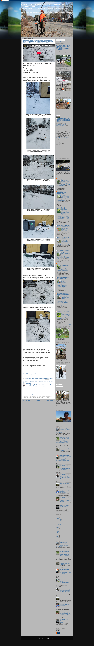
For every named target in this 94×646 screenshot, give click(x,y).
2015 (58, 532)
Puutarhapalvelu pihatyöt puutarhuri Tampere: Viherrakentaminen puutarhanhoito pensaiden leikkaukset (63, 312)
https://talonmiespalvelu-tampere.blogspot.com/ (35, 374)
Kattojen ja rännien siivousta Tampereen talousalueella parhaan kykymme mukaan (65, 484)
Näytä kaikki (70, 324)
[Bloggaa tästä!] (46, 379)
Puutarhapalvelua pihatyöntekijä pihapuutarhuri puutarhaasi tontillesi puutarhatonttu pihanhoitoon (63, 179)
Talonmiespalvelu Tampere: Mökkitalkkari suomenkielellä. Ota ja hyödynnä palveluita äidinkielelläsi (46, 6)
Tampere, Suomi (28, 383)
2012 (58, 535)
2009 (58, 537)
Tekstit (58, 384)
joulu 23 (60, 520)
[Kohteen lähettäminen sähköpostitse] (45, 379)
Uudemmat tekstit (26, 400)
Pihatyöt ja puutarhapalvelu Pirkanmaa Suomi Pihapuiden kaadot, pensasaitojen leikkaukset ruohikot (63, 278)
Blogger (53, 638)
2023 (58, 518)
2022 (58, 527)
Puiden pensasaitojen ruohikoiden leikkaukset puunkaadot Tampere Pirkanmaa (63, 251)
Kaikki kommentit (60, 386)
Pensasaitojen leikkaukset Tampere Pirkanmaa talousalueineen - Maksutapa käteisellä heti (63, 238)
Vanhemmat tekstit (50, 400)
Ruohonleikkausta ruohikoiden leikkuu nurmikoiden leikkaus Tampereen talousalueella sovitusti (63, 208)
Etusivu (38, 400)
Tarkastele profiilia (59, 145)
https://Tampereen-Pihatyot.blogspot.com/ (29, 394)
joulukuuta (59, 519)
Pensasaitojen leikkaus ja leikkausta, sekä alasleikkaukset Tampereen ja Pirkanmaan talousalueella (63, 264)
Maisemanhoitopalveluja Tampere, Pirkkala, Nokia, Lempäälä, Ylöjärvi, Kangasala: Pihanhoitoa (63, 294)
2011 (58, 536)
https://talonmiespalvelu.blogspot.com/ (62, 127)
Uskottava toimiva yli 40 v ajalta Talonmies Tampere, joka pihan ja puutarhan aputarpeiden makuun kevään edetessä (65, 449)
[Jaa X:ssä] (46, 379)
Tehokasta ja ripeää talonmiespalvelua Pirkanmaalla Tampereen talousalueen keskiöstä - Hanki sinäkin (63, 226)
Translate (59, 41)
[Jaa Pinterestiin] (48, 379)
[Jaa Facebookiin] (47, 379)
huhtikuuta (59, 524)
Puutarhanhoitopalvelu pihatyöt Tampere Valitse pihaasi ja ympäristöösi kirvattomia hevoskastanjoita (62, 192)
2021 (58, 528)
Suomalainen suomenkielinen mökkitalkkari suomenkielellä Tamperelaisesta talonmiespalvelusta (64, 491)
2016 (58, 531)
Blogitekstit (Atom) (27, 402)
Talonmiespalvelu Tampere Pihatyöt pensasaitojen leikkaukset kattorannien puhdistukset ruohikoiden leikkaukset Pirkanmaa (63, 120)
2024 (58, 517)
